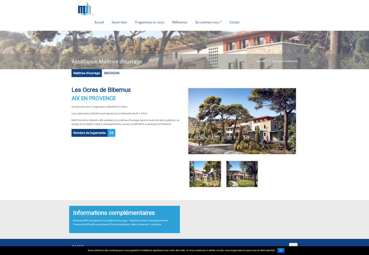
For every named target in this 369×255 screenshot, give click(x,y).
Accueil (260, 61)
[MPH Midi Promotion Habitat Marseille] (85, 6)
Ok (280, 250)
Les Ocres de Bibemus (285, 61)
